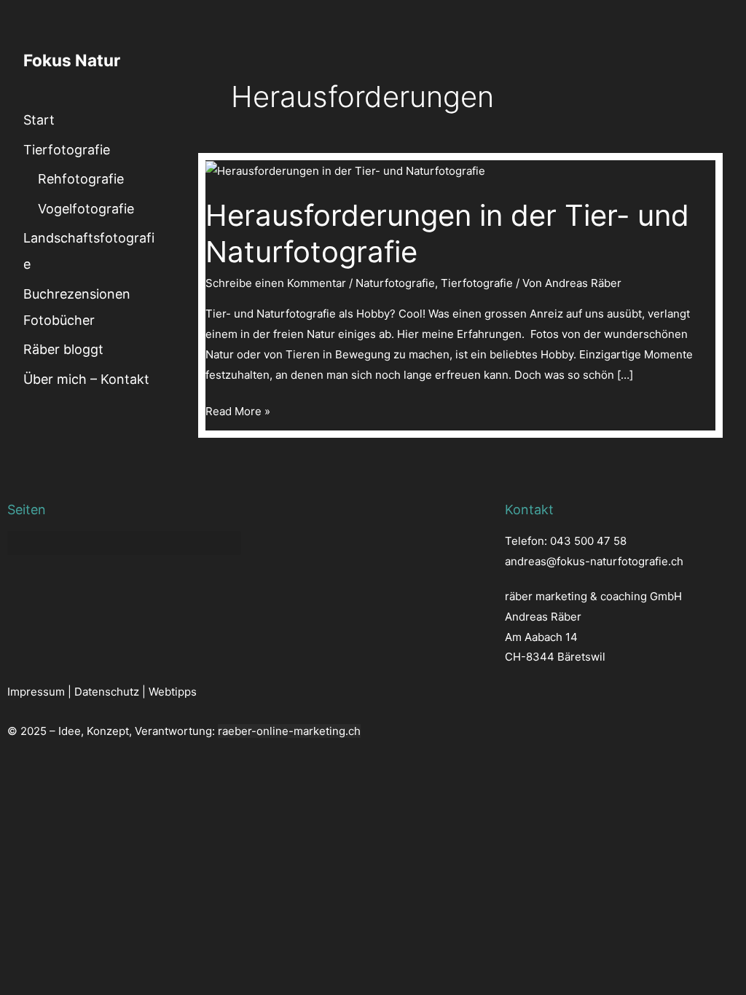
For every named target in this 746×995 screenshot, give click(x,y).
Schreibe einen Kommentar (275, 283)
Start (39, 119)
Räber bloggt (63, 349)
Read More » (237, 409)
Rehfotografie (81, 178)
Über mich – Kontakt (86, 379)
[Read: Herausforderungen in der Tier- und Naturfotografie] (345, 170)
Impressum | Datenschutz (73, 692)
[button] (124, 543)
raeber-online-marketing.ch (289, 731)
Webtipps (173, 692)
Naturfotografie (395, 283)
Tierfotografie (66, 149)
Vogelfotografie (86, 208)
